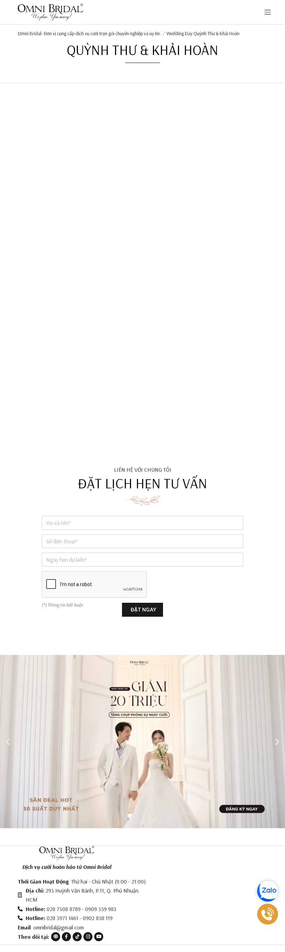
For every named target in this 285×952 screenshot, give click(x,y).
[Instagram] (87, 936)
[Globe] (55, 936)
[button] (7, 741)
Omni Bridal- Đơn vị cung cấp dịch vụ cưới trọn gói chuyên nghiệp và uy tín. (89, 33)
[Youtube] (98, 936)
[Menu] (267, 12)
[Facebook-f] (66, 936)
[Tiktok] (77, 936)
